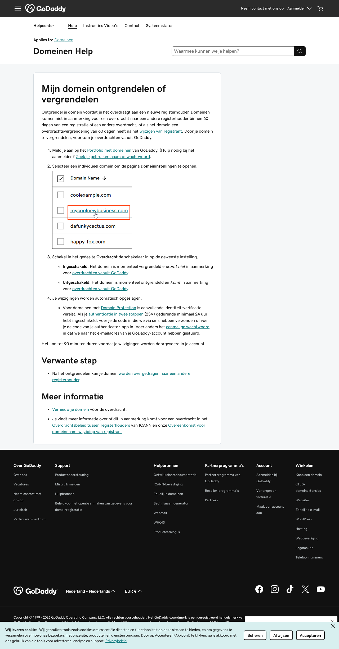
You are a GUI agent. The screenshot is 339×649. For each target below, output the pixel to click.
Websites (303, 500)
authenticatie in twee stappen (116, 314)
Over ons (20, 474)
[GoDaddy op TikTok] (290, 592)
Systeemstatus (159, 25)
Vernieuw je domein (70, 409)
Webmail (160, 513)
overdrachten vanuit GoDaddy (100, 273)
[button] (332, 621)
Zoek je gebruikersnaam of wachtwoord (113, 156)
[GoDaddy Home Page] (35, 591)
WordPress (304, 519)
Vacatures (21, 484)
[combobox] (233, 51)
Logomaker (304, 547)
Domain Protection (118, 307)
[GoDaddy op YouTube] (320, 592)
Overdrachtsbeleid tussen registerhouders (91, 425)
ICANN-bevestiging (168, 484)
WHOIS (159, 522)
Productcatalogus (167, 532)
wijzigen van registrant (161, 131)
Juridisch (20, 509)
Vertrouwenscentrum (30, 519)
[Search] (300, 51)
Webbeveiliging (307, 538)
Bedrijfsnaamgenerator (171, 503)
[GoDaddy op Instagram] (274, 592)
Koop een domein (309, 474)
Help (72, 25)
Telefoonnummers (309, 557)
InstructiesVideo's (100, 25)
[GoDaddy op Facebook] (259, 592)
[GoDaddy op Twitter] (305, 592)
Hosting (301, 528)
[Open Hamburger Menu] (16, 8)
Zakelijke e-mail (308, 509)
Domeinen (63, 40)
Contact (132, 25)
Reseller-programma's (222, 490)
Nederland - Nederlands (88, 591)
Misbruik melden (67, 484)
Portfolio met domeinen (109, 150)
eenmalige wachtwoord (187, 326)
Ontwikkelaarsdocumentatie (175, 474)
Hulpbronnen (64, 493)
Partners (211, 500)
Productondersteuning (71, 474)
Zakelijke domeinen (168, 493)
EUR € (131, 591)
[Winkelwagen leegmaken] (320, 8)
